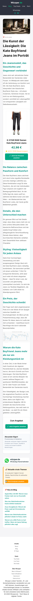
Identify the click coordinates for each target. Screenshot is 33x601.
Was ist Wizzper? (16, 571)
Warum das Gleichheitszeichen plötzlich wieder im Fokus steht (15, 516)
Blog (10, 6)
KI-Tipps (16, 551)
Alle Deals (16, 563)
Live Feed (16, 561)
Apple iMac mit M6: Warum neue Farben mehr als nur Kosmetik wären (16, 496)
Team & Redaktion (16, 573)
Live (23, 6)
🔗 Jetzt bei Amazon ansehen (16, 157)
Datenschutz (16, 578)
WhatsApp (16, 10)
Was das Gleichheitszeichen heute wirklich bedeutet (14, 502)
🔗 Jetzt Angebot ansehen (16, 426)
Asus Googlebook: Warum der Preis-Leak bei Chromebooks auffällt (15, 509)
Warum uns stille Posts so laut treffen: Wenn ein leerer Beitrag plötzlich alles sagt (16, 522)
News (5, 6)
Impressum (16, 576)
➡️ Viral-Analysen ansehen (14, 481)
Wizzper (16, 2)
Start (28, 6)
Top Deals (16, 6)
